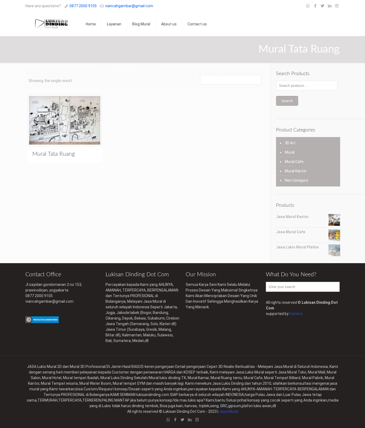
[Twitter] (322, 5)
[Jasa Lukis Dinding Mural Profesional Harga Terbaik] (51, 24)
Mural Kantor (296, 171)
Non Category (296, 180)
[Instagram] (337, 5)
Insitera (295, 314)
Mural (289, 152)
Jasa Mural (228, 411)
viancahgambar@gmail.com (129, 6)
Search (287, 101)
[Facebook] (315, 5)
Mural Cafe (294, 161)
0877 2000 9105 (83, 6)
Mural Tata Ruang (53, 154)
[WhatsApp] (308, 5)
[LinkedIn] (329, 5)
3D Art (290, 143)
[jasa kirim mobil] (42, 322)
